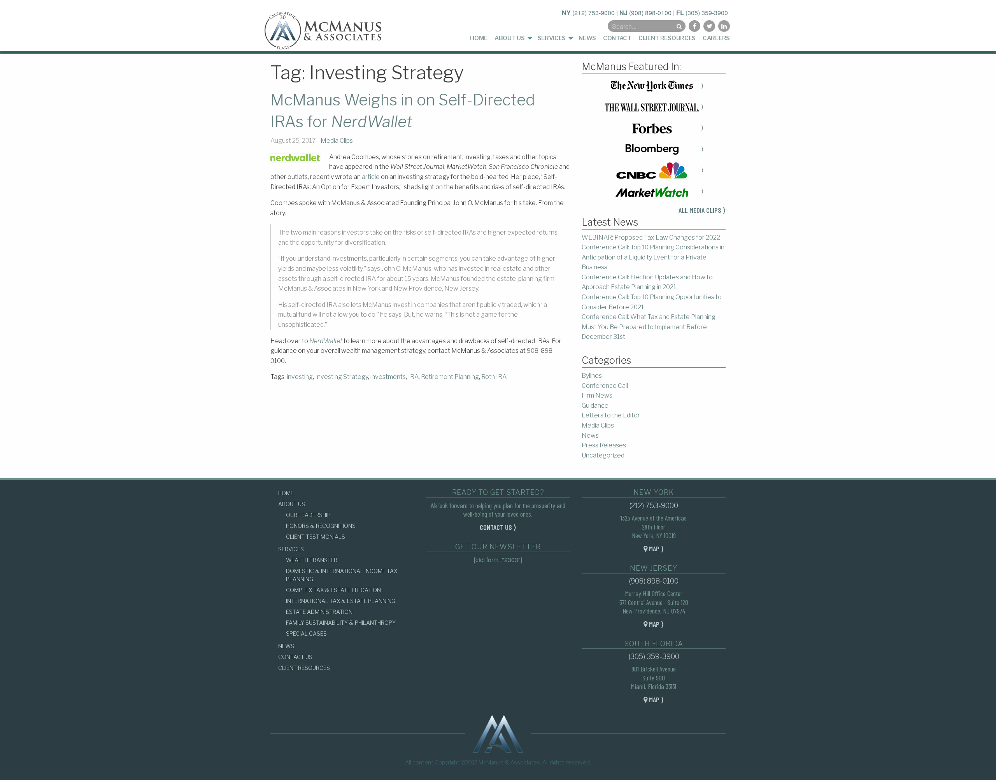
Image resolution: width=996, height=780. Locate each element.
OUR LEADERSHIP (308, 515)
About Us (509, 38)
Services (552, 38)
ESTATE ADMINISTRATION (319, 611)
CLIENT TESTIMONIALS (315, 536)
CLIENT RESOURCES (304, 667)
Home (478, 38)
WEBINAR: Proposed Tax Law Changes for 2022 (651, 237)
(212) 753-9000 (593, 12)
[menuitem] (478, 38)
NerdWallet (325, 341)
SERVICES (291, 549)
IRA (413, 376)
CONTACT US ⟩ (498, 527)
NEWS (286, 646)
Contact (617, 38)
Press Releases (604, 445)
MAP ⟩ (655, 548)
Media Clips (337, 140)
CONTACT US (295, 657)
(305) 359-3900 (707, 12)
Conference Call (605, 385)
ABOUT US (291, 504)
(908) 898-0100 (650, 12)
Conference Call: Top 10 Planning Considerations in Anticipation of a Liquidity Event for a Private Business (653, 257)
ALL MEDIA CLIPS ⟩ (702, 210)
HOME (286, 493)
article (371, 177)
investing (300, 376)
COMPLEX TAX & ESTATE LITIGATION (333, 590)
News (587, 38)
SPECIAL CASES (306, 633)
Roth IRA (494, 376)
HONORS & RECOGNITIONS (321, 525)
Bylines (592, 375)
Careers (716, 38)
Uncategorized (603, 455)
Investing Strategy (341, 376)
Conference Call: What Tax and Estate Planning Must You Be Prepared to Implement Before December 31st (648, 326)
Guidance (595, 405)
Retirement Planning (450, 376)
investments (388, 376)
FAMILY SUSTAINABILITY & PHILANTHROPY (341, 622)
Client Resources (667, 38)
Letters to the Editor (611, 415)
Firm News (597, 395)
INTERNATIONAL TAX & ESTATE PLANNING (340, 601)
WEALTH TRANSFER (311, 560)
